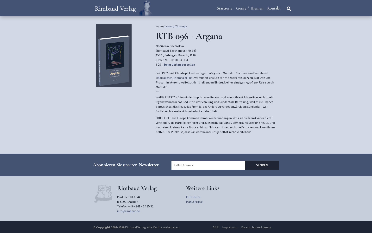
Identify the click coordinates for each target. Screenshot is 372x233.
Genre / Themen (249, 8)
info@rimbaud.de (128, 211)
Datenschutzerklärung (256, 227)
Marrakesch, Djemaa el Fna (174, 78)
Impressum (229, 227)
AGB (215, 227)
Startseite (224, 8)
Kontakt (274, 8)
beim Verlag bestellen (179, 64)
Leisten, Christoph (175, 26)
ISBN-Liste (193, 197)
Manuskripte (194, 202)
